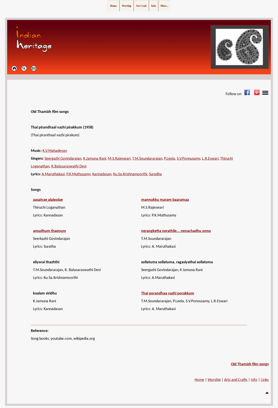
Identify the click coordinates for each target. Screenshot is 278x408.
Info (254, 380)
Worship (214, 380)
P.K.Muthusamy (78, 174)
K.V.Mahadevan (55, 151)
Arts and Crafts (235, 380)
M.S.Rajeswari (119, 159)
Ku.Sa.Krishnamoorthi (130, 174)
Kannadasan (101, 174)
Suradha (155, 174)
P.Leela (169, 159)
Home (199, 380)
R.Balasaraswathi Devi (68, 166)
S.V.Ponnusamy (188, 159)
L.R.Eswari (210, 159)
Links (265, 380)
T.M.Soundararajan (147, 159)
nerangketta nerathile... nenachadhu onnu (176, 231)
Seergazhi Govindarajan (63, 159)
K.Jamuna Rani (94, 159)
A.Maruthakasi (53, 174)
